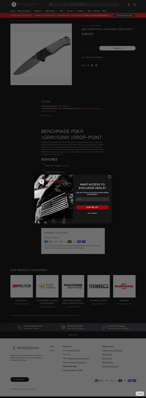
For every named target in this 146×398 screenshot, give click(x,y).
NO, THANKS (92, 213)
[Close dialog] (109, 177)
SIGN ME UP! (92, 207)
